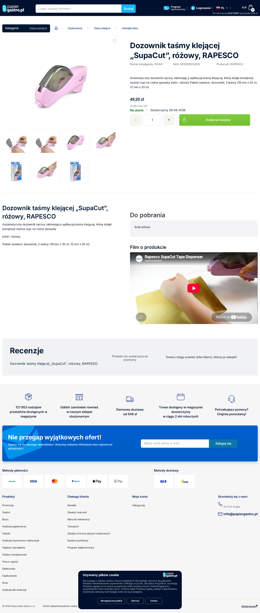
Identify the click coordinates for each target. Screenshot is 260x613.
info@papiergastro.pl (240, 514)
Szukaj (128, 8)
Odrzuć (135, 600)
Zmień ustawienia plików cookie (60, 606)
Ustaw (153, 600)
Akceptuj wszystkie (111, 600)
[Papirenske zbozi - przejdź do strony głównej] (14, 8)
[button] (222, 8)
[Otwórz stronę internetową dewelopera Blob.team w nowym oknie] (250, 606)
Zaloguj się (138, 505)
